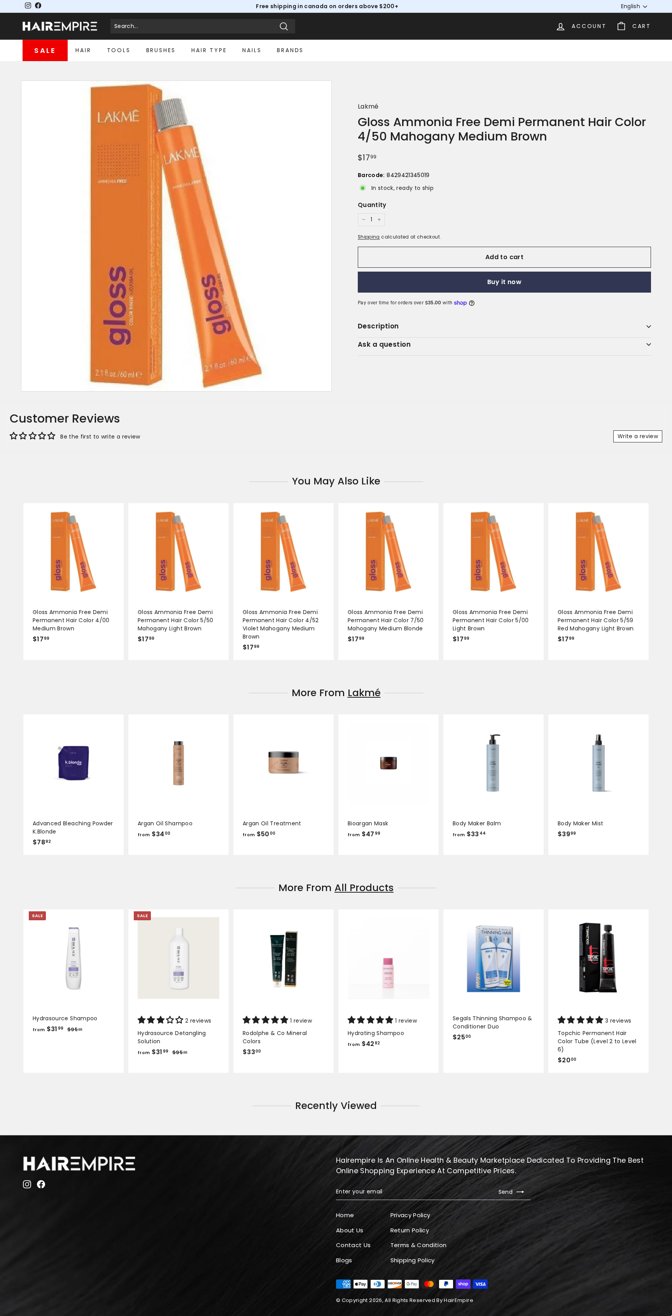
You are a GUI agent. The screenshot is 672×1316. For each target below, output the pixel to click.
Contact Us (353, 1245)
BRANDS (290, 50)
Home (345, 1215)
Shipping (369, 237)
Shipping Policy (412, 1260)
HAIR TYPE (209, 50)
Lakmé (368, 106)
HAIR (83, 50)
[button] (161, 1021)
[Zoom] (176, 236)
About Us (350, 1230)
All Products (364, 888)
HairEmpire (458, 1300)
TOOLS (119, 50)
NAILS (251, 50)
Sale (45, 50)
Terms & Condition (418, 1245)
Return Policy (409, 1230)
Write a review (638, 436)
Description (378, 326)
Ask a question (384, 344)
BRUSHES (161, 50)
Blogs (344, 1260)
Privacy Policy (410, 1215)
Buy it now (504, 281)
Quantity (372, 204)
